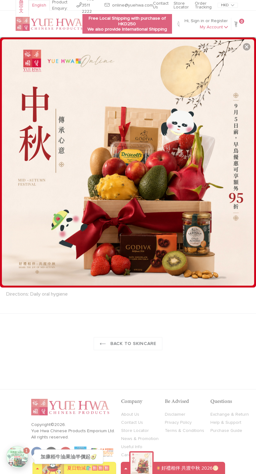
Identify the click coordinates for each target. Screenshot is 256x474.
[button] (246, 47)
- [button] (128, 160)
